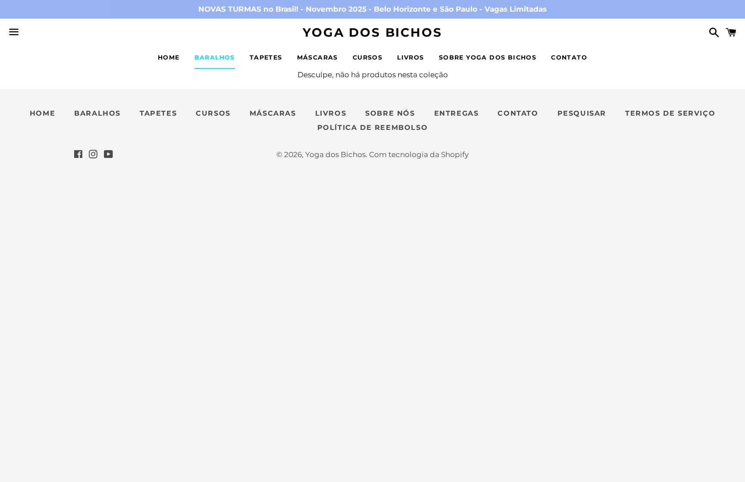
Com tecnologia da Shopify (419, 154)
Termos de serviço (670, 113)
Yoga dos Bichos (372, 32)
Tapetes (266, 57)
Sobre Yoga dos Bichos (487, 57)
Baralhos (214, 57)
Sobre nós (390, 113)
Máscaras (317, 57)
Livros (410, 57)
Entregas (456, 113)
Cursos (367, 57)
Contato (569, 57)
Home (169, 57)
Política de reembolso (372, 127)
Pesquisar (581, 113)
